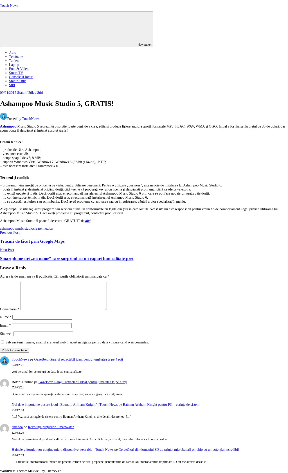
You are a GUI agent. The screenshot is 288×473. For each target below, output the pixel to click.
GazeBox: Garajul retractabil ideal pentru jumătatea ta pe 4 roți (78, 359)
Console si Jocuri (21, 77)
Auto (12, 52)
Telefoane (16, 56)
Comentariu (9, 309)
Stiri (12, 85)
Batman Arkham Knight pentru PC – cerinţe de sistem (161, 404)
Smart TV (16, 73)
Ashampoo (8, 126)
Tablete (14, 61)
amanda (17, 427)
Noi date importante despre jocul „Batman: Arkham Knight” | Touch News (65, 404)
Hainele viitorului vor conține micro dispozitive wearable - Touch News (62, 449)
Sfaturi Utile (17, 81)
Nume (5, 317)
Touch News (9, 5)
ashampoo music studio (16, 228)
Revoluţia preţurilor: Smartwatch (51, 427)
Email (5, 325)
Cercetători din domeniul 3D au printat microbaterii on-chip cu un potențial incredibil (179, 449)
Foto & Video (19, 69)
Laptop (14, 65)
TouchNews (30, 119)
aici (87, 221)
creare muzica (43, 228)
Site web (6, 334)
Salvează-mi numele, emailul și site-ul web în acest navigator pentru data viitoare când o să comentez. (77, 342)
